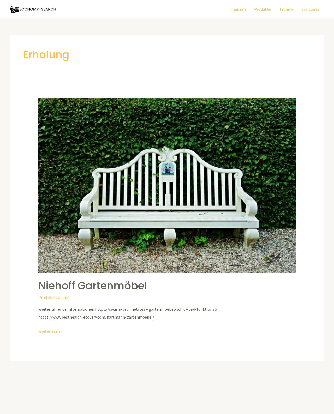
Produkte (262, 9)
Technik (286, 9)
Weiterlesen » (50, 330)
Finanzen (237, 9)
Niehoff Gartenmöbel (92, 285)
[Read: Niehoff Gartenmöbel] (167, 184)
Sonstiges (310, 9)
